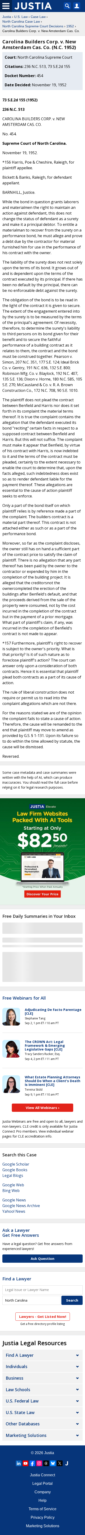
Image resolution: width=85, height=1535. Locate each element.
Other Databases (23, 1424)
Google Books (14, 1169)
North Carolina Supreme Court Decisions (32, 26)
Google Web (13, 1184)
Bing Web (11, 1190)
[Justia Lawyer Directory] (66, 1463)
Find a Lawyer (16, 1279)
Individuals (16, 1366)
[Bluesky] (53, 1463)
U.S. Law (21, 17)
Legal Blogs (12, 1175)
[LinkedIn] (18, 1463)
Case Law (38, 17)
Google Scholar (15, 1164)
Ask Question (42, 1258)
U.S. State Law (20, 1412)
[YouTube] (25, 1463)
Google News (14, 1200)
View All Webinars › (43, 1107)
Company (42, 1492)
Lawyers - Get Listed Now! (42, 1316)
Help (42, 1500)
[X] (60, 1463)
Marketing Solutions (26, 1435)
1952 (70, 26)
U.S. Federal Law (22, 1401)
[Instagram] (39, 1463)
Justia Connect (42, 1475)
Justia (6, 17)
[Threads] (46, 1463)
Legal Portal (42, 1483)
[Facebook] (32, 1463)
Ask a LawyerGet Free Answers (20, 1232)
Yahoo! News (13, 1211)
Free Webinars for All (24, 998)
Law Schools (18, 1389)
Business (14, 1378)
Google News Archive (21, 1205)
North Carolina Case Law (21, 21)
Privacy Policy (43, 1517)
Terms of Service (42, 1509)
